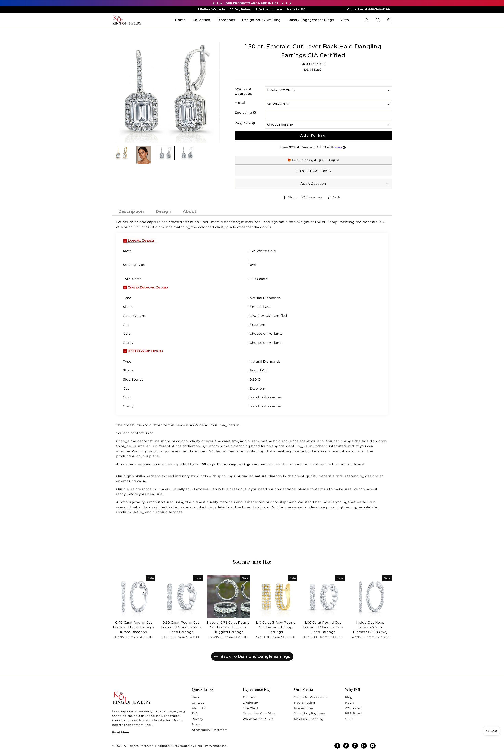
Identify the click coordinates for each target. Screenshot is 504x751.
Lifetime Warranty (211, 9)
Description (131, 211)
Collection (201, 20)
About (190, 211)
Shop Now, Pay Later (309, 713)
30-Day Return (240, 9)
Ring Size (243, 123)
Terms (196, 724)
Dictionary (251, 702)
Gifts (345, 20)
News (196, 697)
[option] (166, 92)
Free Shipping (304, 702)
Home (180, 20)
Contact (198, 702)
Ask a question (313, 184)
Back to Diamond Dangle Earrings (255, 656)
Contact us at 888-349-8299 (368, 9)
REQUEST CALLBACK (313, 171)
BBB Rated (353, 713)
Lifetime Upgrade (269, 9)
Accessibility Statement (210, 730)
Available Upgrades (243, 91)
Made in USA (296, 9)
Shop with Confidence (310, 697)
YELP (349, 719)
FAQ (195, 713)
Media (349, 702)
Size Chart (250, 708)
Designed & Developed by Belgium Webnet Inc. (190, 746)
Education (250, 697)
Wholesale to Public (258, 719)
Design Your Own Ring (261, 20)
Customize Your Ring (259, 713)
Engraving (243, 112)
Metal (240, 103)
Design (163, 211)
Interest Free (303, 708)
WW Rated (353, 708)
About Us (199, 708)
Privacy (197, 719)
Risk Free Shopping (308, 719)
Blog (348, 697)
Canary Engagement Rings (310, 20)
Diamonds (226, 20)
